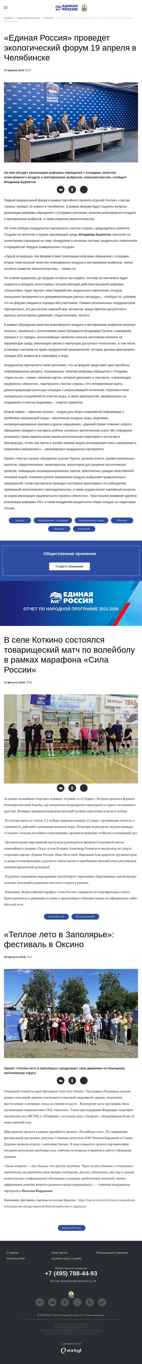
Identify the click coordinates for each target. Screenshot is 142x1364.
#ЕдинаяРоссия (71, 1227)
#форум (59, 528)
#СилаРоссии (56, 916)
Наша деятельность (28, 18)
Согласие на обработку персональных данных (71, 1333)
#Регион (122, 520)
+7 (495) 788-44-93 (71, 1273)
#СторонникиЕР (85, 916)
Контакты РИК (16, 1258)
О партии (12, 1252)
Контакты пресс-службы (66, 1258)
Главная (8, 18)
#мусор (20, 520)
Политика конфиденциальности (71, 1326)
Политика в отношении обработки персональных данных (71, 1330)
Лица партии (59, 1252)
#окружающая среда (91, 520)
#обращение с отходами (53, 520)
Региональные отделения (112, 1252)
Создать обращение (69, 566)
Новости (49, 18)
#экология (84, 528)
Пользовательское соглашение (71, 1323)
